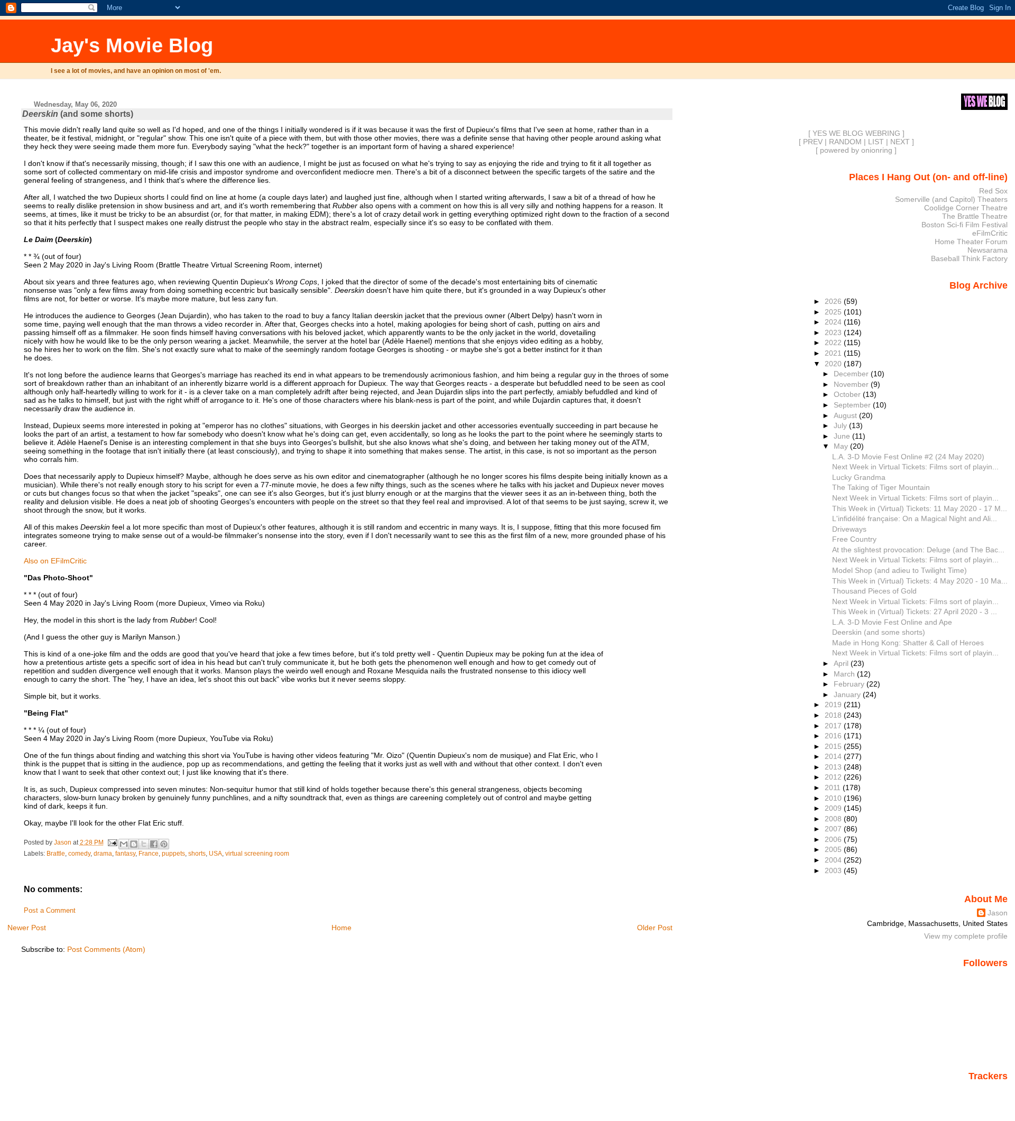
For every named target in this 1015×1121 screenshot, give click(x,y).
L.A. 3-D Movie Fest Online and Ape (892, 622)
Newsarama (987, 250)
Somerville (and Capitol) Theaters (951, 199)
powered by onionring (856, 150)
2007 (834, 828)
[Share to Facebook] (154, 844)
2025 (834, 312)
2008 (834, 818)
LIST (876, 141)
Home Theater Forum (971, 241)
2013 (834, 767)
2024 (834, 322)
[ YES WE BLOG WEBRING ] (856, 133)
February (850, 684)
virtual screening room (257, 853)
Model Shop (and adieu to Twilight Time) (899, 570)
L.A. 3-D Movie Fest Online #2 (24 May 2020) (908, 456)
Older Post (654, 927)
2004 (834, 860)
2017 (834, 725)
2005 (834, 849)
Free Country (854, 539)
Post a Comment (50, 910)
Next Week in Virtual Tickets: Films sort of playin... (915, 466)
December (852, 373)
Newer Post (26, 927)
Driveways (849, 529)
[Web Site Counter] (989, 1091)
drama (103, 853)
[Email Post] (112, 842)
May (842, 446)
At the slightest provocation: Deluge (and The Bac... (918, 549)
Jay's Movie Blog (132, 45)
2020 (834, 363)
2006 (834, 839)
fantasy (125, 853)
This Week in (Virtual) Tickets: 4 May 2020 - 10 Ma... (920, 581)
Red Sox (993, 191)
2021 (834, 353)
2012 (834, 777)
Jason (998, 913)
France (149, 853)
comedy (79, 853)
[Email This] (123, 844)
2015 (834, 746)
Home (341, 927)
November (852, 384)
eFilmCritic (990, 233)
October (848, 394)
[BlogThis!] (133, 844)
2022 (834, 342)
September (853, 405)
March (845, 674)
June (843, 436)
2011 (834, 787)
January (848, 694)
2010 (834, 798)
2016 (834, 735)
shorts (197, 853)
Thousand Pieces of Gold (874, 591)
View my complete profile (966, 936)
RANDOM (845, 141)
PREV (813, 141)
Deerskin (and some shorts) (878, 632)
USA (215, 853)
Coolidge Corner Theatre (966, 207)
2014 (834, 756)
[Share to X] (144, 844)
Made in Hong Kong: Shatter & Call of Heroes (908, 642)
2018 (834, 715)
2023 (834, 332)
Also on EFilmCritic (55, 561)
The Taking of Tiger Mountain (881, 487)
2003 (834, 870)
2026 (834, 301)
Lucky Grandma (858, 477)
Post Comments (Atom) (106, 949)
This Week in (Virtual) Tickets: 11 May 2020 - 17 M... (919, 508)
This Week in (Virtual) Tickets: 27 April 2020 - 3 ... (914, 611)
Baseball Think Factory (969, 258)
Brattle (56, 853)
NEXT (900, 141)
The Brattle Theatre (975, 216)
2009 (834, 808)
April (842, 663)
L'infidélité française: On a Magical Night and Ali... (914, 518)
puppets (173, 853)
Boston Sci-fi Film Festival (964, 224)
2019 (834, 704)
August (846, 415)
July (841, 425)
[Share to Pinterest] (164, 844)
